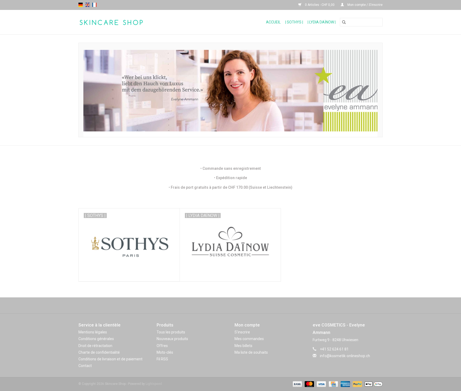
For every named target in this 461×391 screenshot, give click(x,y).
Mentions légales (92, 332)
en (87, 5)
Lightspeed (154, 384)
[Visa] (321, 384)
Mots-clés (165, 352)
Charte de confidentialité (99, 352)
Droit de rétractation (95, 346)
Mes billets (243, 346)
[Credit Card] (333, 384)
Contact (85, 366)
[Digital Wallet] (373, 384)
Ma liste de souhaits (251, 352)
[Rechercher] (344, 22)
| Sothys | (294, 22)
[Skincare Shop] (132, 22)
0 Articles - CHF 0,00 (319, 5)
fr (94, 5)
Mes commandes (249, 339)
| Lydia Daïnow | (322, 22)
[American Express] (345, 384)
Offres (162, 346)
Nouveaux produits (172, 339)
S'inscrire (242, 332)
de (80, 5)
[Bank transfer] (297, 384)
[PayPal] (357, 384)
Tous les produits (171, 332)
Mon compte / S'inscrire (365, 5)
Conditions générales (96, 339)
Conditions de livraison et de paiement (110, 359)
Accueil (273, 22)
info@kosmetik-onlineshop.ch (345, 356)
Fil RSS (162, 359)
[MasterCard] (309, 384)
